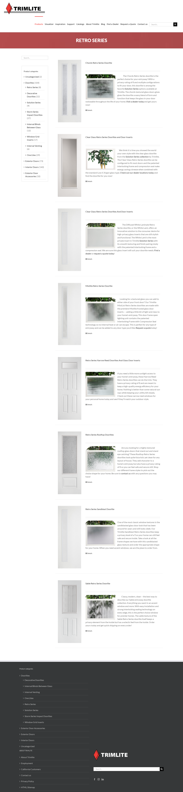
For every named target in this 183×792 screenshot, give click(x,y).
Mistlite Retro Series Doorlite (98, 286)
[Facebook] (95, 779)
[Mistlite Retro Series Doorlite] (69, 314)
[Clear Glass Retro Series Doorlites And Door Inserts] (69, 239)
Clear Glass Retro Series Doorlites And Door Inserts (109, 211)
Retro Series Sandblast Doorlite (99, 509)
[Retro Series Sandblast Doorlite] (69, 537)
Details (89, 110)
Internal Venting (34, 145)
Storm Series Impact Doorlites (38, 716)
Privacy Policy (27, 781)
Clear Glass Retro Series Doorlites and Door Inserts (108, 137)
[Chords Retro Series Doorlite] (69, 91)
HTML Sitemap (28, 787)
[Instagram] (99, 779)
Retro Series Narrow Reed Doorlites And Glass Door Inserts (112, 360)
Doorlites (29, 82)
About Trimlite (27, 757)
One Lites (31, 155)
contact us (126, 473)
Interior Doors (32, 167)
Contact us (26, 775)
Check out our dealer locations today (137, 172)
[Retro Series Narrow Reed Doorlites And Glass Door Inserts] (69, 388)
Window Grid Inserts (34, 722)
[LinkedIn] (103, 779)
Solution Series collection (137, 156)
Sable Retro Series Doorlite (97, 583)
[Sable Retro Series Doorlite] (69, 611)
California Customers (31, 769)
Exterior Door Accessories (33, 728)
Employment (27, 763)
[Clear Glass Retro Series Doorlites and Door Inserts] (69, 165)
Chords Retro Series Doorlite (98, 62)
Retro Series (32, 87)
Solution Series (34, 102)
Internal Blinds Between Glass (38, 686)
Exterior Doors (32, 161)
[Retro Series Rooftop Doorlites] (69, 462)
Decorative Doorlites (34, 680)
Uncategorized (32, 76)
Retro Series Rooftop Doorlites (99, 434)
